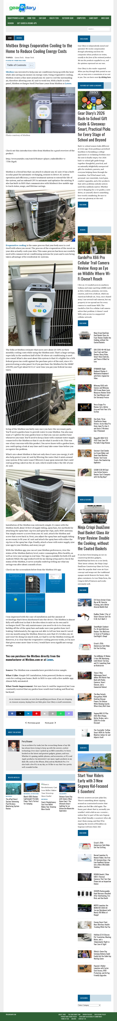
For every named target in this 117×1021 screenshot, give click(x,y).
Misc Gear (105, 18)
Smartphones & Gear (16, 18)
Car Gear (42, 18)
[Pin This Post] (36, 713)
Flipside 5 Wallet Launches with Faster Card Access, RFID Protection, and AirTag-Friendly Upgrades (102, 971)
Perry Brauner (20, 60)
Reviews (9, 796)
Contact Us (82, 1019)
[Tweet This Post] (20, 713)
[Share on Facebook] (12, 713)
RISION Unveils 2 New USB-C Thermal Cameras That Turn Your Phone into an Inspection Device (102, 879)
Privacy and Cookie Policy (69, 1017)
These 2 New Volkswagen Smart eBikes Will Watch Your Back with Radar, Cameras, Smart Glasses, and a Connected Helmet (102, 679)
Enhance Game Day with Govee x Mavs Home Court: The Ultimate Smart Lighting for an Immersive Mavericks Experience (66, 803)
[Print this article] (53, 713)
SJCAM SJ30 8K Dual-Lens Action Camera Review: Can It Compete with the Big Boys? (102, 473)
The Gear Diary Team (74, 1014)
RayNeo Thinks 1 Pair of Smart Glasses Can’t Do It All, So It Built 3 (102, 616)
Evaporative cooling (16, 245)
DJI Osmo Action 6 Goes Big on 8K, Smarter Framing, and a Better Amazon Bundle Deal (102, 603)
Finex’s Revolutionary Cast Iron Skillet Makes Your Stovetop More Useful (48, 806)
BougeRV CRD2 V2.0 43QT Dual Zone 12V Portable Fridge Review (102, 440)
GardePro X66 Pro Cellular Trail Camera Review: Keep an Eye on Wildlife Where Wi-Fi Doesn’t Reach (94, 267)
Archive (73, 1019)
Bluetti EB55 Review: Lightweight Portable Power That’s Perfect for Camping (31, 800)
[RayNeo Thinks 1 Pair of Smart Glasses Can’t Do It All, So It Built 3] (85, 619)
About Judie (62, 1014)
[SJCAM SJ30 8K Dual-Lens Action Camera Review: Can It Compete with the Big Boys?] (85, 474)
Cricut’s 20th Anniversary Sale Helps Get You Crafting (102, 646)
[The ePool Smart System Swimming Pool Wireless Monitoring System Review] (13, 793)
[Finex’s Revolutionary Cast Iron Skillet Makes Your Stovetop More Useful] (49, 796)
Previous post (34, 723)
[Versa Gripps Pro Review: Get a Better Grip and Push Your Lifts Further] (85, 409)
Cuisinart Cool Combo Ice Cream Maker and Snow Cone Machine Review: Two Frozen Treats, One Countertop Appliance (102, 456)
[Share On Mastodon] (69, 713)
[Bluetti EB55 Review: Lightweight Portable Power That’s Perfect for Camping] (32, 790)
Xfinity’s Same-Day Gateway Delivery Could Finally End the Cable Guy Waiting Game (102, 955)
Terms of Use (65, 1019)
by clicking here (105, 77)
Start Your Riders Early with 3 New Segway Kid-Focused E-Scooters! (93, 783)
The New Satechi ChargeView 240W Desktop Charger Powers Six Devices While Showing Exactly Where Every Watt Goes (102, 700)
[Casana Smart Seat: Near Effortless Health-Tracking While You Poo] (85, 927)
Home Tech (31, 18)
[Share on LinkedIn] (28, 713)
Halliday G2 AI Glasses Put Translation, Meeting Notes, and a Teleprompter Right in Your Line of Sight (102, 939)
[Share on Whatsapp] (61, 713)
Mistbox (10, 71)
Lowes (68, 83)
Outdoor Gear (67, 18)
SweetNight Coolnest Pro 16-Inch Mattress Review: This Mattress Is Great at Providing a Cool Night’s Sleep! (102, 631)
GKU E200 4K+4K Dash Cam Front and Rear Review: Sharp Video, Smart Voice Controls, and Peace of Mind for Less (102, 355)
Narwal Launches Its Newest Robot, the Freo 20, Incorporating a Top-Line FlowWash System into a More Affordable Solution (102, 861)
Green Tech (19, 57)
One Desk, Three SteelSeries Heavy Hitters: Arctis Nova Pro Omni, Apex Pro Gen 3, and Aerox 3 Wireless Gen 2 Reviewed (102, 425)
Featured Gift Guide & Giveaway (90, 85)
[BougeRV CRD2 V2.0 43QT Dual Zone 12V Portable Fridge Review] (85, 443)
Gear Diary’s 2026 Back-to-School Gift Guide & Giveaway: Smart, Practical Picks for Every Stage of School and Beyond (94, 126)
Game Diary (93, 18)
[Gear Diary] (22, 7)
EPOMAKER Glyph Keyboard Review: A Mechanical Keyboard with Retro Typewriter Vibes (101, 373)
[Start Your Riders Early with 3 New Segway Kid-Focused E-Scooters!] (94, 770)
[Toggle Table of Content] (30, 65)
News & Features (85, 499)
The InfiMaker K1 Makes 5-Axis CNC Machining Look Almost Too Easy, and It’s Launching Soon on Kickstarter (102, 661)
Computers (81, 18)
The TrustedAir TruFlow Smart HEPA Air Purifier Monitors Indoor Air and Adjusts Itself (102, 734)
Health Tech (54, 18)
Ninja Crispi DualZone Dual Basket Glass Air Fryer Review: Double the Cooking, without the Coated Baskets (102, 338)
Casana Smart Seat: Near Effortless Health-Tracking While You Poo (102, 924)
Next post (49, 723)
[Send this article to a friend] (45, 713)
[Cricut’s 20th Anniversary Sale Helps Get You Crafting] (85, 648)
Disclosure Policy (100, 1014)
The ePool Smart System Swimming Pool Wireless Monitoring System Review (12, 804)
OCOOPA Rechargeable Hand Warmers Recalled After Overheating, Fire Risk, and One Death (102, 895)
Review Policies (87, 1014)
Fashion (11, 23)
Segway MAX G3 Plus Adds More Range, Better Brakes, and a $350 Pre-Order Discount (101, 718)
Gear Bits (62, 794)
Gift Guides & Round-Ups (27, 23)
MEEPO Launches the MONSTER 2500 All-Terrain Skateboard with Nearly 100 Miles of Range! (102, 910)
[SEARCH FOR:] (98, 28)
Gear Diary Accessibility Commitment (90, 1017)
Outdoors (35, 794)
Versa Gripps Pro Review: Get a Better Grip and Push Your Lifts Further (102, 408)
